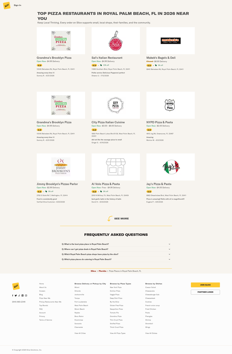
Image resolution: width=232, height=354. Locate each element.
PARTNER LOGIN (205, 292)
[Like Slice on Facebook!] (12, 296)
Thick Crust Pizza (116, 327)
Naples (77, 313)
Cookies (148, 302)
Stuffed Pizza (115, 323)
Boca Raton (79, 316)
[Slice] (6, 5)
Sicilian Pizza (115, 291)
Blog (41, 294)
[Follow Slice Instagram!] (26, 296)
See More (121, 218)
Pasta (147, 313)
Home (41, 284)
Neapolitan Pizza (116, 309)
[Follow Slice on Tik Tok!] (19, 296)
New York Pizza (116, 287)
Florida (102, 271)
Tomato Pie (114, 313)
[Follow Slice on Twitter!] (16, 296)
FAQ (40, 309)
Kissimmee (79, 320)
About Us (42, 287)
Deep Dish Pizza (116, 298)
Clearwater (79, 327)
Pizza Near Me (44, 298)
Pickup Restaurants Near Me (50, 302)
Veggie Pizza (114, 294)
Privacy (42, 316)
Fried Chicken (150, 309)
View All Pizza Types (117, 333)
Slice (93, 271)
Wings (147, 327)
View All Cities (80, 333)
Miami (77, 287)
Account (42, 313)
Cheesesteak (150, 298)
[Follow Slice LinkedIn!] (23, 296)
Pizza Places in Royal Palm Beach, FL (125, 271)
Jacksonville (79, 294)
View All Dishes (151, 333)
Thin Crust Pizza (116, 320)
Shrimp (148, 320)
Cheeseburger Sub (152, 294)
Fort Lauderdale (81, 302)
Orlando (78, 291)
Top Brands (43, 305)
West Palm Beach (81, 305)
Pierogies (148, 316)
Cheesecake (150, 291)
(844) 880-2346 (18, 302)
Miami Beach (80, 309)
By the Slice (114, 302)
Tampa (77, 298)
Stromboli (149, 323)
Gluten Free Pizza (116, 305)
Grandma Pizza (116, 316)
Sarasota (78, 323)
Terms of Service (45, 320)
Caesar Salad (150, 287)
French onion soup (152, 305)
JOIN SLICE (205, 285)
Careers (42, 291)
